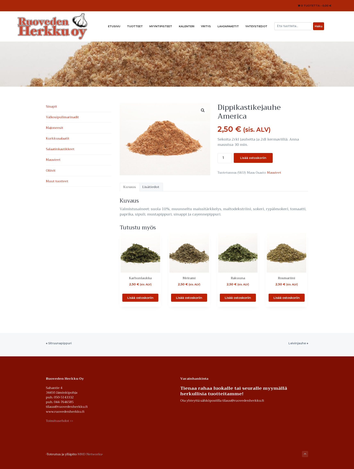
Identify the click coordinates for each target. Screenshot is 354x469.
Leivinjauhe (297, 343)
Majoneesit (54, 128)
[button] (202, 110)
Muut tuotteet (57, 181)
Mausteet (274, 172)
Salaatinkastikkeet (60, 149)
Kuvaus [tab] (129, 187)
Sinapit (51, 106)
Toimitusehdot (59, 421)
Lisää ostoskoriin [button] (140, 298)
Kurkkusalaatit (57, 138)
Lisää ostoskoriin (253, 158)
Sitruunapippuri (60, 343)
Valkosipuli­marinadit (62, 117)
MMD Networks (90, 454)
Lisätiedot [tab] (150, 187)
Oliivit (51, 170)
